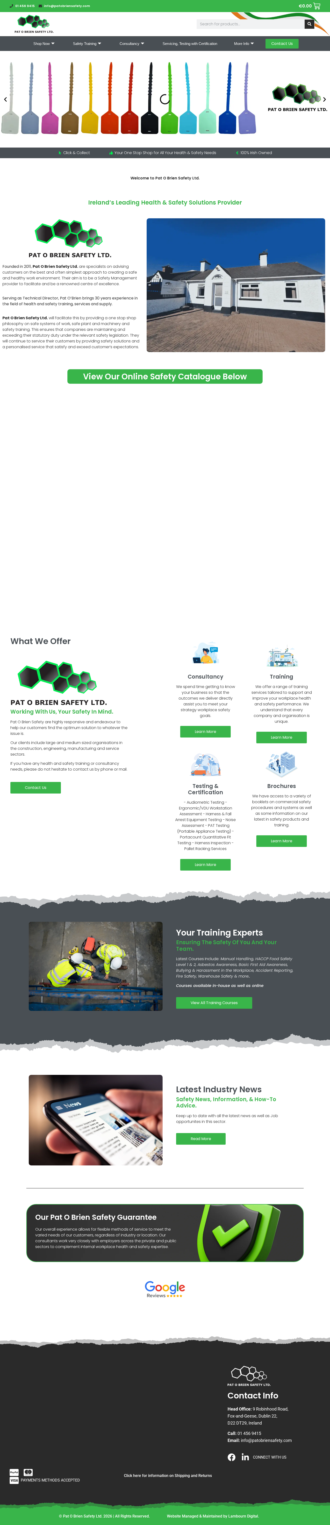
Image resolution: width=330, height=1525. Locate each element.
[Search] (309, 24)
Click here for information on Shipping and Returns (168, 1475)
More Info (241, 44)
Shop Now (41, 44)
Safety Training (84, 44)
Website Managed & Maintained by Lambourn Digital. (213, 1516)
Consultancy (129, 44)
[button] (5, 99)
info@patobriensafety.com (266, 1440)
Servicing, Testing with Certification (190, 44)
